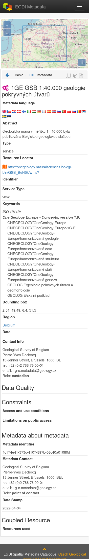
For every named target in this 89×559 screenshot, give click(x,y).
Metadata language (18, 103)
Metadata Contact (17, 458)
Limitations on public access (27, 420)
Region (8, 317)
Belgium (8, 324)
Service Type (13, 188)
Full (31, 74)
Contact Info (13, 341)
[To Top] (44, 549)
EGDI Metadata (30, 6)
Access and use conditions (25, 410)
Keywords (11, 203)
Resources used (16, 528)
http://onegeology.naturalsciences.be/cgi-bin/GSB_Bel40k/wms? (37, 169)
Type (6, 143)
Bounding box (14, 302)
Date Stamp (12, 499)
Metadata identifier (18, 444)
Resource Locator (17, 157)
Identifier (10, 179)
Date (6, 331)
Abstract (9, 123)
